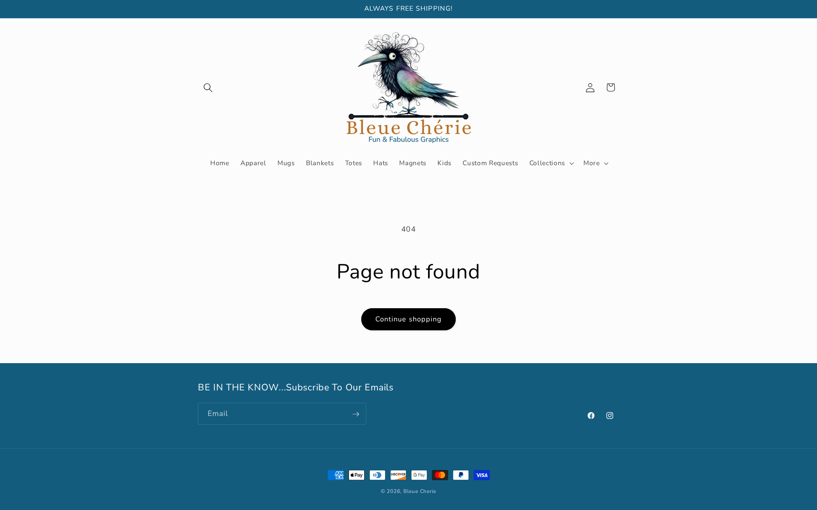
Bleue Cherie (419, 491)
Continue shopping (408, 319)
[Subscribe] (356, 414)
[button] (208, 87)
